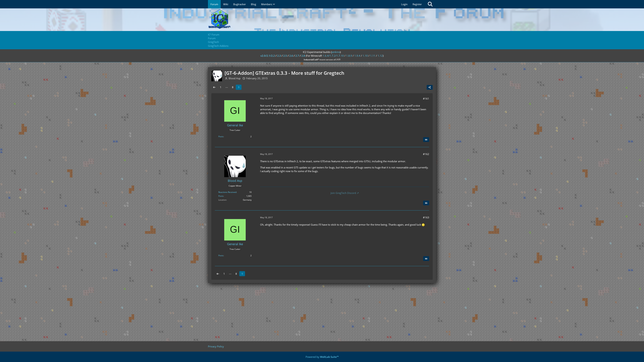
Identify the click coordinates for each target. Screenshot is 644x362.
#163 (426, 217)
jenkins (336, 52)
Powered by (322, 356)
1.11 (372, 55)
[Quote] (426, 139)
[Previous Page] (214, 87)
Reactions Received (227, 192)
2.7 (297, 55)
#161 (426, 98)
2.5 (285, 55)
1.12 (380, 55)
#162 (426, 154)
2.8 (303, 55)
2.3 (279, 55)
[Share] (430, 87)
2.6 (291, 55)
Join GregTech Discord (343, 193)
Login (404, 4)
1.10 (365, 55)
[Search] (430, 4)
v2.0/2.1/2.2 (267, 55)
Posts (220, 136)
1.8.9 (349, 55)
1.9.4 (357, 55)
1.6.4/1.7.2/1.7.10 (333, 55)
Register (417, 4)
